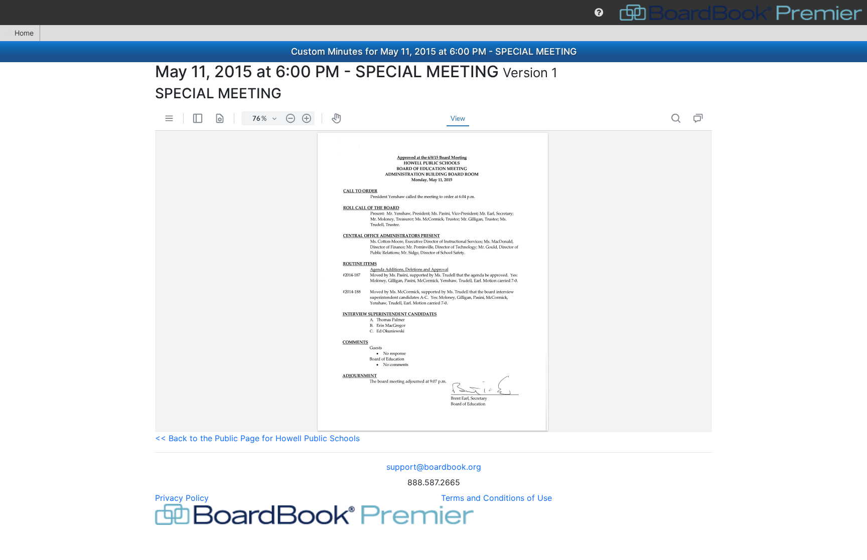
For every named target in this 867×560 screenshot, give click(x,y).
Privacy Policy (182, 498)
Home (24, 33)
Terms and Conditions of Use (496, 498)
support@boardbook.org (433, 467)
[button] (599, 13)
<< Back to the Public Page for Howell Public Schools (257, 438)
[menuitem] (599, 12)
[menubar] (433, 12)
